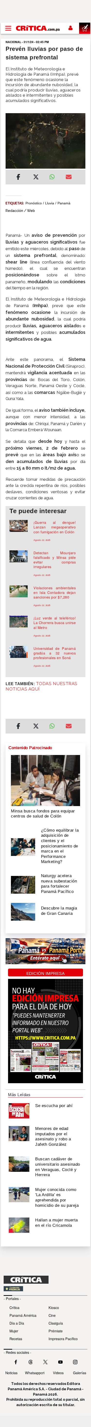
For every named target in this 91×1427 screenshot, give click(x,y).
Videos (58, 1372)
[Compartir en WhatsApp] (54, 176)
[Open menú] (8, 28)
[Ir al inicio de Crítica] (38, 28)
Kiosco (54, 1307)
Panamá (64, 203)
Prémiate (56, 1330)
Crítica (14, 1307)
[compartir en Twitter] (36, 177)
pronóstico (33, 203)
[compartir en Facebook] (18, 177)
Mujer (13, 1330)
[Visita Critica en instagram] (75, 1361)
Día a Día (16, 1323)
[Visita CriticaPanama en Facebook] (16, 1361)
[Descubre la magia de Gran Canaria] (23, 911)
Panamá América (22, 1315)
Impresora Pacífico (63, 1338)
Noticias (11, 1372)
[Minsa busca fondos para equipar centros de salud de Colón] (45, 780)
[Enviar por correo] (69, 177)
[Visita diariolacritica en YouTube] (60, 1361)
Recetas (15, 1338)
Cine (52, 1315)
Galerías (79, 1372)
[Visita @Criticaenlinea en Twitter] (30, 1361)
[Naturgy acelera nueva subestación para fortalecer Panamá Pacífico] (23, 884)
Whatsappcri (34, 1372)
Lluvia (49, 203)
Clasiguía (56, 1323)
